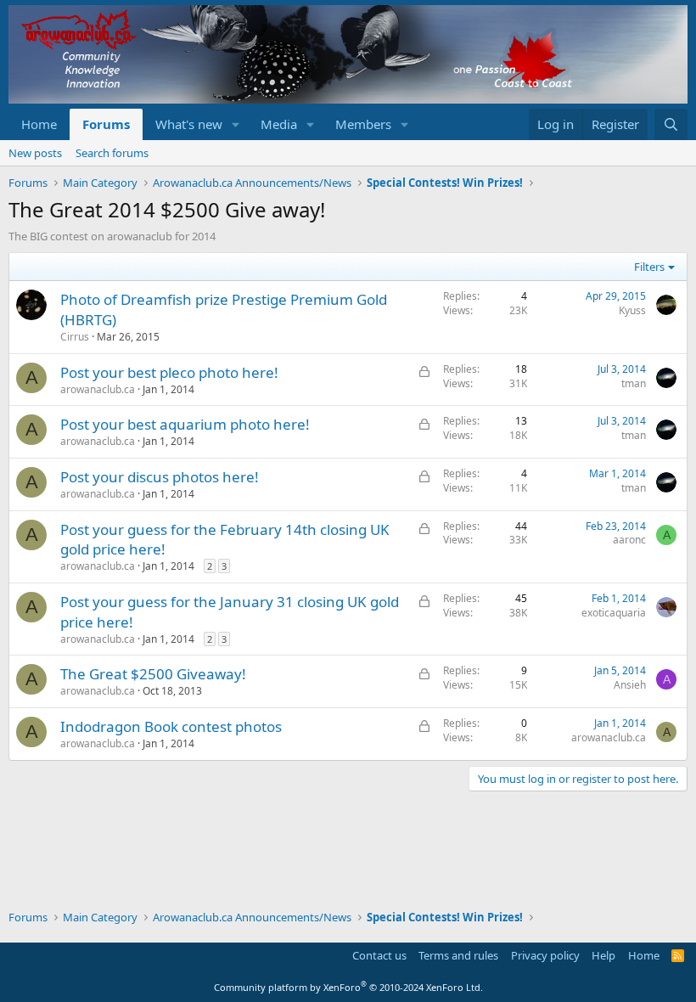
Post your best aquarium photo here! (185, 424)
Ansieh (630, 685)
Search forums (112, 152)
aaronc (629, 539)
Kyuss (632, 310)
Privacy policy (545, 955)
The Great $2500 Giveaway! (153, 674)
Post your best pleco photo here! (169, 372)
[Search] (671, 124)
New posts (35, 152)
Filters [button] (649, 266)
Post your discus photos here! (159, 477)
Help (603, 955)
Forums (106, 123)
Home (39, 123)
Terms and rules (458, 955)
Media (279, 123)
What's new (188, 123)
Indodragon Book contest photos (171, 726)
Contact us (379, 955)
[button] (236, 124)
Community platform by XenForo (348, 987)
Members (363, 123)
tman (633, 383)
